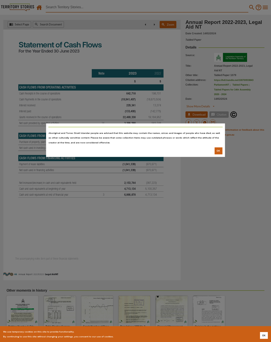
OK (218, 151)
